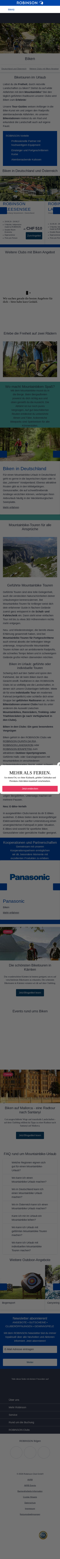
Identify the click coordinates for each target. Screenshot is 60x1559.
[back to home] (30, 3)
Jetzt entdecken (30, 788)
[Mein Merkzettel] (29, 9)
